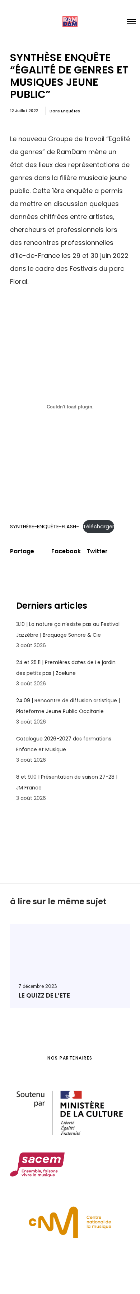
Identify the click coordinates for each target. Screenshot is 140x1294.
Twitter (97, 551)
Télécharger (98, 526)
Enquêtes (70, 111)
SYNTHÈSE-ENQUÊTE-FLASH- (44, 526)
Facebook (66, 551)
